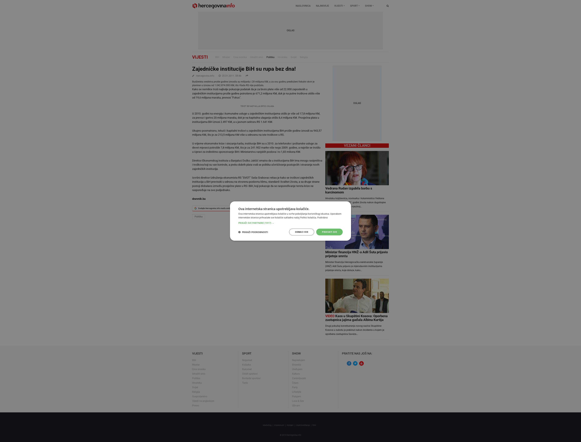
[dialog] (290, 221)
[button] (290, 223)
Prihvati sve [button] (329, 231)
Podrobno (322, 217)
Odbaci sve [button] (301, 231)
